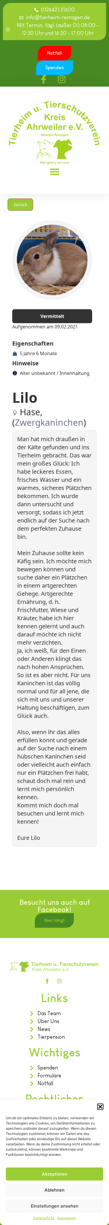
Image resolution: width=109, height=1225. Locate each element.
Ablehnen (54, 1190)
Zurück (20, 204)
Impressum (66, 1218)
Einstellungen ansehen (54, 1206)
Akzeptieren (54, 1174)
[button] (100, 1107)
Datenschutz (43, 1218)
